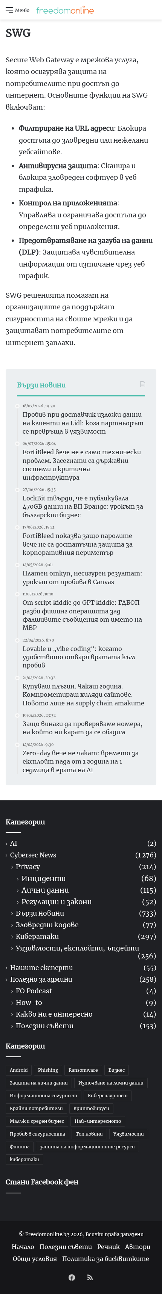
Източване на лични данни (111, 1083)
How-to (29, 1003)
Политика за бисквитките (105, 1258)
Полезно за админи (41, 980)
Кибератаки (37, 937)
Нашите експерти (41, 968)
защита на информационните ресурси (87, 1146)
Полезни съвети (44, 1026)
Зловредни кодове (47, 925)
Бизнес (117, 1070)
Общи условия (35, 1258)
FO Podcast (34, 991)
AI (13, 844)
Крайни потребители (36, 1108)
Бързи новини (40, 913)
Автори (137, 1246)
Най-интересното (98, 1121)
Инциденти (43, 879)
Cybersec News (33, 855)
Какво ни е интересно (54, 1014)
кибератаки (24, 1159)
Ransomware (83, 1070)
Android (19, 1070)
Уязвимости (128, 1134)
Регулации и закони (56, 902)
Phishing (48, 1070)
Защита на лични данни (39, 1083)
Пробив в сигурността (37, 1134)
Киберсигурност (108, 1095)
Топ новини (89, 1134)
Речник (108, 1246)
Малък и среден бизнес (37, 1121)
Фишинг (19, 1146)
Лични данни (45, 890)
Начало (23, 1246)
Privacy (28, 867)
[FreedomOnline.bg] (65, 9)
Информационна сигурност (43, 1095)
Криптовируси (91, 1108)
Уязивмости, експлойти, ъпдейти (77, 948)
